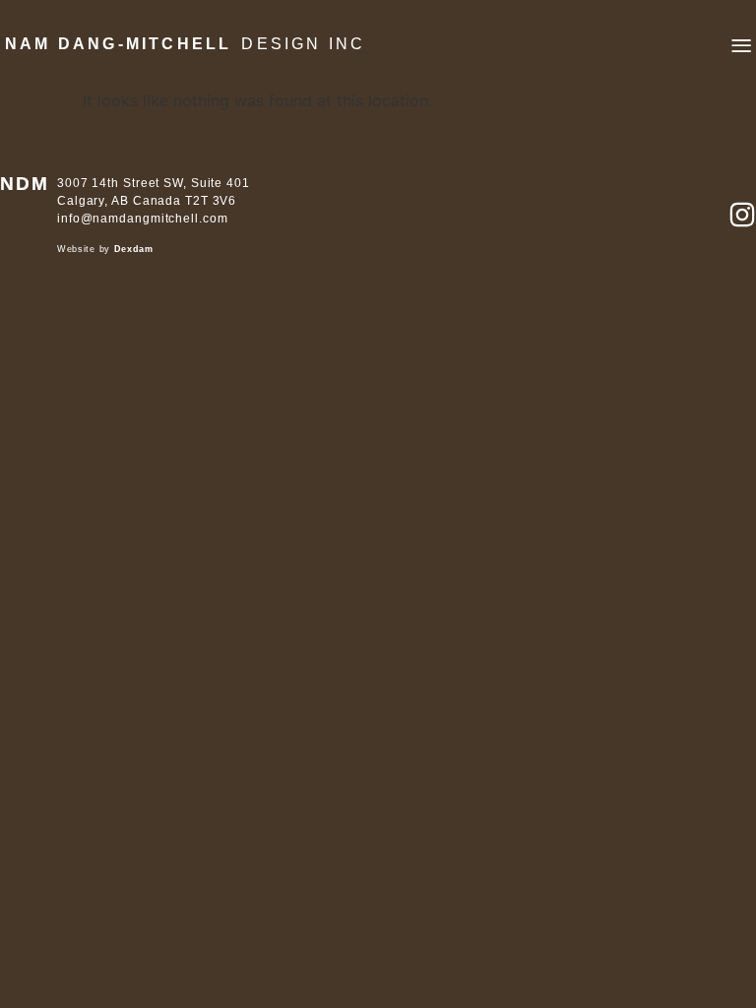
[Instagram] (742, 214)
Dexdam (134, 249)
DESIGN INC (303, 43)
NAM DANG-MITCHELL (118, 43)
